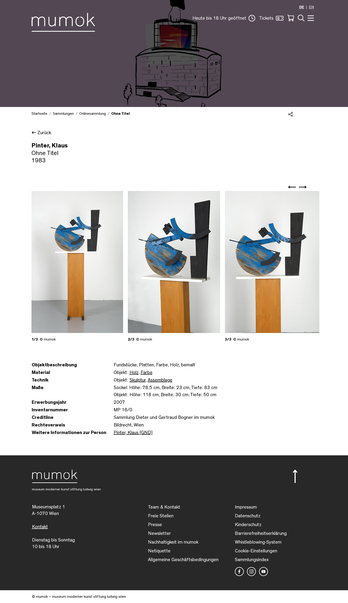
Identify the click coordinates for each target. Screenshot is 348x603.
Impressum (246, 507)
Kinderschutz (248, 524)
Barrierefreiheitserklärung (261, 533)
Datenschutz (247, 516)
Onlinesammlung (92, 113)
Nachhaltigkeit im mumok (173, 542)
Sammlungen (63, 113)
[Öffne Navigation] (310, 17)
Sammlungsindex (252, 559)
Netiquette (159, 551)
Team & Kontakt (164, 507)
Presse (155, 524)
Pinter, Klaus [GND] (133, 432)
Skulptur (137, 380)
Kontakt (40, 526)
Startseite (39, 113)
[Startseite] (63, 21)
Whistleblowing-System (258, 542)
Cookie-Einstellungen (256, 551)
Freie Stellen (161, 516)
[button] (224, 18)
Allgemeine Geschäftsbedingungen (183, 559)
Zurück (44, 132)
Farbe (146, 372)
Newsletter (159, 533)
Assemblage (160, 380)
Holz (133, 372)
